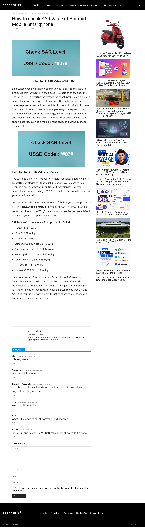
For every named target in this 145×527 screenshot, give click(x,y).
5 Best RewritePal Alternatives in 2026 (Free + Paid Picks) (113, 271)
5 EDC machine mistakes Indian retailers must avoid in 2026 (112, 278)
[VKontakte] (135, 513)
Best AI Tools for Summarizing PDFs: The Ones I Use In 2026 (112, 213)
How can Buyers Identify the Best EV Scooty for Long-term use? (113, 54)
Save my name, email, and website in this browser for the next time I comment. (51, 489)
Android (14, 13)
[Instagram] (126, 513)
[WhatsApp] (14, 34)
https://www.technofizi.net (36, 334)
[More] (30, 34)
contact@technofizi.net (133, 525)
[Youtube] (140, 513)
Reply (13, 363)
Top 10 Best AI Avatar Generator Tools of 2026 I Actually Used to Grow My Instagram (113, 172)
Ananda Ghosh (17, 370)
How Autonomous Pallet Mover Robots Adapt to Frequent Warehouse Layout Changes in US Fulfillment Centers (113, 112)
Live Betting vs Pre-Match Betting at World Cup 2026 (113, 241)
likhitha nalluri (18, 29)
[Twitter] (24, 34)
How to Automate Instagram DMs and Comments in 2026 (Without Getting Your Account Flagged (114, 82)
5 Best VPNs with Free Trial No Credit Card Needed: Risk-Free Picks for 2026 (112, 142)
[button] (139, 5)
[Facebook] (19, 34)
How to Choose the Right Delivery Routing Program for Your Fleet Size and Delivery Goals (113, 181)
